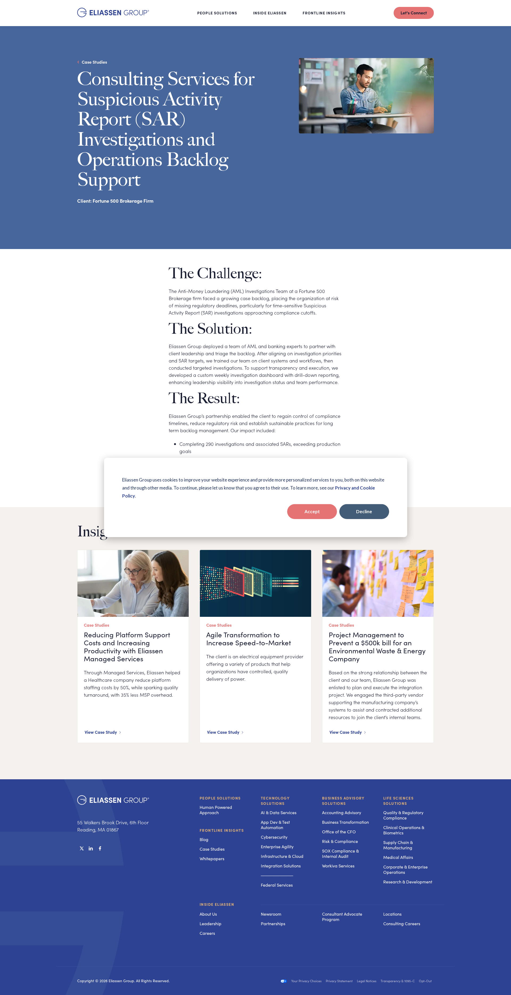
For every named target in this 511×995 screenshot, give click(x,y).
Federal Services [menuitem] (277, 885)
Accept (312, 511)
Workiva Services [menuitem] (338, 865)
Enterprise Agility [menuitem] (277, 846)
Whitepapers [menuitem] (212, 858)
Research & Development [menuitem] (407, 881)
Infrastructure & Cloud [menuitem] (282, 856)
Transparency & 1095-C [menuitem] (398, 981)
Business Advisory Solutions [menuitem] (343, 800)
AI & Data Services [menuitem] (278, 812)
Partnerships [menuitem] (273, 923)
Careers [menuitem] (207, 933)
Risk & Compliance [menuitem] (340, 841)
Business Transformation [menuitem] (345, 822)
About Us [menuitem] (208, 914)
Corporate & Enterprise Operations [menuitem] (405, 869)
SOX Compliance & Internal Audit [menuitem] (340, 853)
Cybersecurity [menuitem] (274, 837)
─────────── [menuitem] (277, 875)
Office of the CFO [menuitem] (339, 831)
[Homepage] (113, 15)
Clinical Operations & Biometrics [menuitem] (403, 830)
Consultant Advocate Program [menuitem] (342, 916)
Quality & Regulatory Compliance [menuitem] (403, 815)
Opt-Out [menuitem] (425, 981)
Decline (364, 511)
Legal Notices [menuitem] (366, 981)
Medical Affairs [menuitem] (398, 857)
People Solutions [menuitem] (220, 798)
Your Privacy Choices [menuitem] (306, 981)
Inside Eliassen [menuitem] (217, 904)
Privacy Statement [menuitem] (339, 981)
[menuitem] (286, 904)
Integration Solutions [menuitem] (281, 865)
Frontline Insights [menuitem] (222, 830)
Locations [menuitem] (392, 914)
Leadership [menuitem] (210, 923)
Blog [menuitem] (204, 839)
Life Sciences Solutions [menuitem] (398, 800)
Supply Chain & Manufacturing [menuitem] (398, 844)
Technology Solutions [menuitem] (275, 800)
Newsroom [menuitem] (271, 914)
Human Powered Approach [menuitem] (216, 809)
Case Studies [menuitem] (212, 849)
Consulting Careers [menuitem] (401, 923)
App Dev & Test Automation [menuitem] (275, 824)
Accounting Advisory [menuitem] (341, 812)
